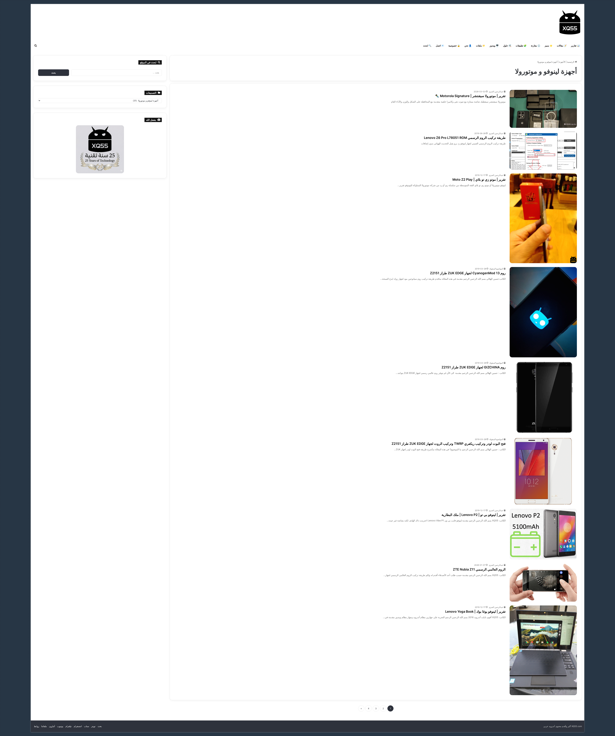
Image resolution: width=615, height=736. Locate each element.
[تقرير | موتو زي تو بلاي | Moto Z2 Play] (543, 218)
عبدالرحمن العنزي (496, 91)
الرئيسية (571, 62)
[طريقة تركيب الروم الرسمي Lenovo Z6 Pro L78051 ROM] (543, 151)
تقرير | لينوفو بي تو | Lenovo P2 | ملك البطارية (474, 515)
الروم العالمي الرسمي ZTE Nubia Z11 (479, 569)
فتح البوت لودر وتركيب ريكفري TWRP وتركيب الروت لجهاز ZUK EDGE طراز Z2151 (449, 444)
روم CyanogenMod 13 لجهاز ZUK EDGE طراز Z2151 (468, 273)
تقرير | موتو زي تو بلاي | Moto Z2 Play (479, 179)
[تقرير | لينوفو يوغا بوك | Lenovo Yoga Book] (543, 650)
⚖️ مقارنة (535, 45)
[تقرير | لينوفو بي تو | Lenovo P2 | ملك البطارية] (543, 534)
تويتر (93, 726)
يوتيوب (60, 726)
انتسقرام (78, 726)
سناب (86, 726)
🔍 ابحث (427, 45)
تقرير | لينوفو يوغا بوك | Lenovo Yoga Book (475, 611)
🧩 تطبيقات (521, 45)
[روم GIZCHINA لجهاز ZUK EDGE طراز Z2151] (543, 397)
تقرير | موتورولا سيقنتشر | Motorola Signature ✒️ (470, 96)
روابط (36, 726)
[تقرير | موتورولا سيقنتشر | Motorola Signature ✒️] (543, 109)
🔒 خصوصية (454, 45)
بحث (100, 726)
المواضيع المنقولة (496, 268)
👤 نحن (468, 45)
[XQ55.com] (570, 22)
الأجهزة (562, 62)
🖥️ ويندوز (494, 45)
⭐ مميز (548, 45)
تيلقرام (69, 726)
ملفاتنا (44, 726)
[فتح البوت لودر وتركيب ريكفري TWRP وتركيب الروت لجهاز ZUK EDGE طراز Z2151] (543, 471)
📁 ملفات (480, 45)
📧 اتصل (440, 45)
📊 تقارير (575, 45)
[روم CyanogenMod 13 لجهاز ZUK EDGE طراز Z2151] (543, 312)
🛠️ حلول (507, 45)
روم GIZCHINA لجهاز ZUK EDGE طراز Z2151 (474, 367)
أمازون (52, 726)
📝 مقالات (561, 45)
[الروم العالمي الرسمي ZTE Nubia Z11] (543, 582)
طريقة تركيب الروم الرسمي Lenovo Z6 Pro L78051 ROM (465, 138)
